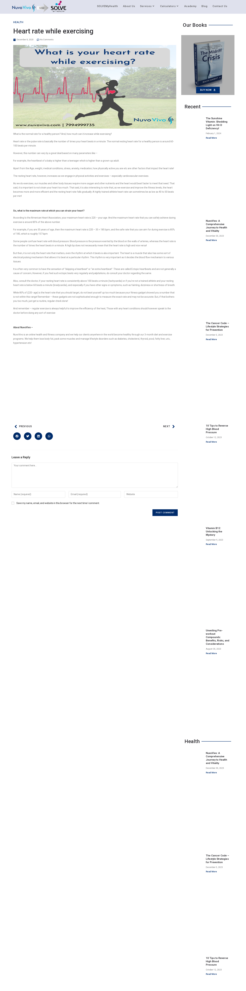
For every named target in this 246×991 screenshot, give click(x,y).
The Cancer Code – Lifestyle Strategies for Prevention (217, 326)
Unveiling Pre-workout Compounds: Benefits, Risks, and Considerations (217, 637)
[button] (17, 436)
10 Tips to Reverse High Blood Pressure (217, 429)
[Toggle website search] (233, 6)
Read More (211, 138)
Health (18, 22)
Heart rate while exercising (53, 31)
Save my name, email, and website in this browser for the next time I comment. (58, 503)
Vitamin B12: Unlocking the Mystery (214, 531)
